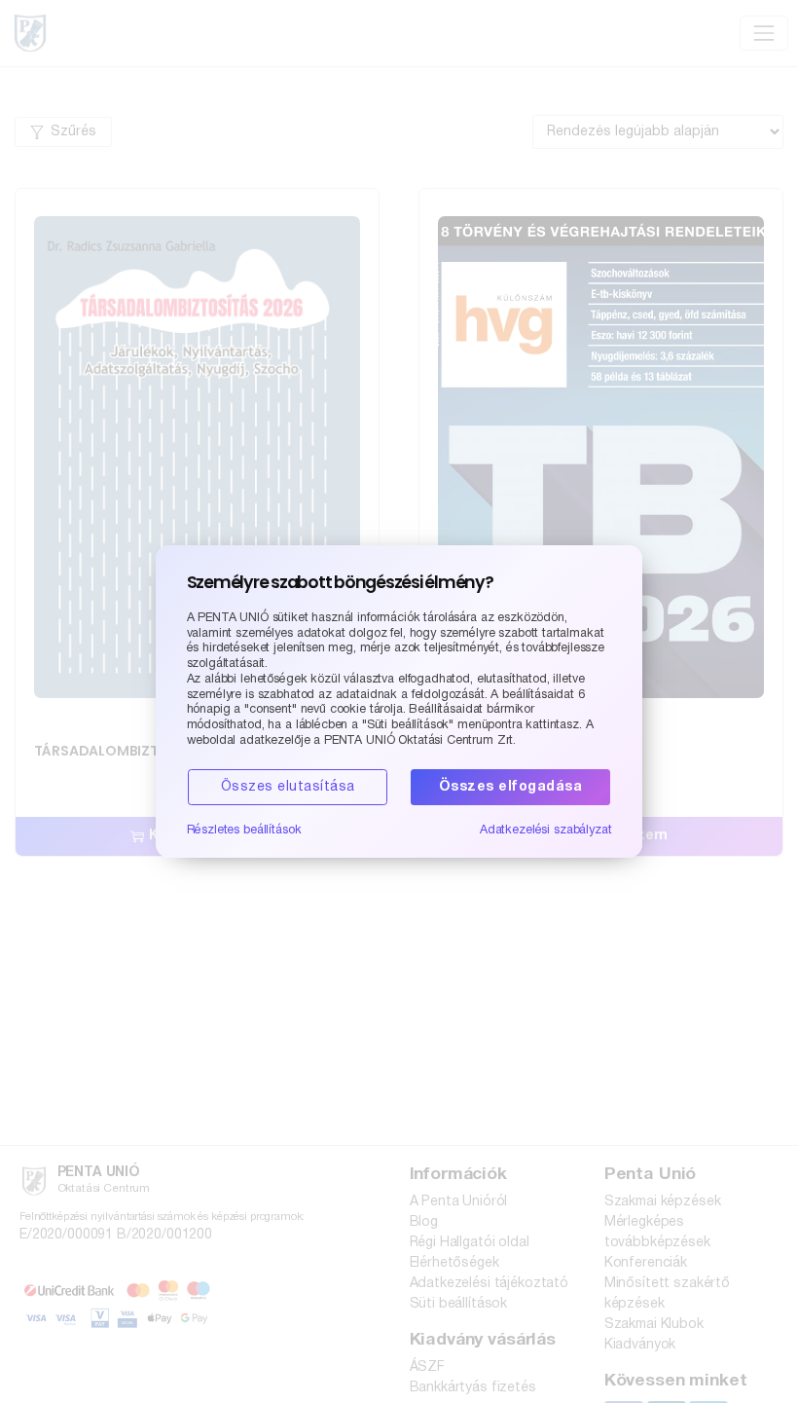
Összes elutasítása (288, 787)
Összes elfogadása (511, 787)
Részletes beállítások (244, 830)
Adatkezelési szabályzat (546, 830)
